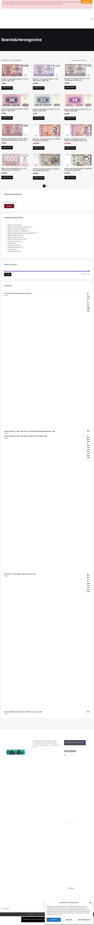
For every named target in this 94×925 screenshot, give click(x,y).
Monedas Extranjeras (14, 247)
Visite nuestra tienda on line (75, 742)
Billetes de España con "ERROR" (17, 231)
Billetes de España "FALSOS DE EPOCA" (19, 227)
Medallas (10, 243)
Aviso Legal (30, 914)
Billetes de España (13, 225)
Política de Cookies (41, 914)
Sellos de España (13, 251)
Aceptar (54, 920)
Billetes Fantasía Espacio (15, 237)
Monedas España (13, 245)
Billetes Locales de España (16, 239)
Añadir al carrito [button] (7, 87)
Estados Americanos (14, 241)
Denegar (69, 920)
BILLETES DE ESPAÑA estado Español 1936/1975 (21, 233)
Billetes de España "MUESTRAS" (17, 229)
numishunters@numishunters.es (42, 753)
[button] (90, 902)
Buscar (9, 206)
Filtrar (8, 274)
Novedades (11, 249)
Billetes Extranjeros (13, 235)
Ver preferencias (84, 920)
